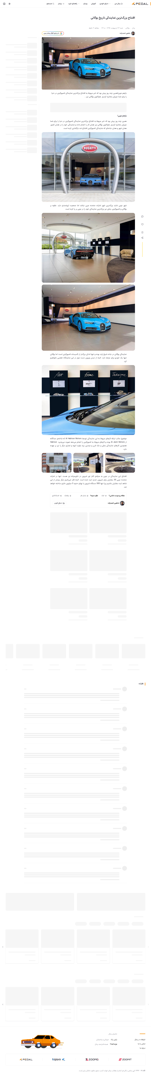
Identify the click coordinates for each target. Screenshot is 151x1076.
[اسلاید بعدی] (3, 946)
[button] (43, 1041)
